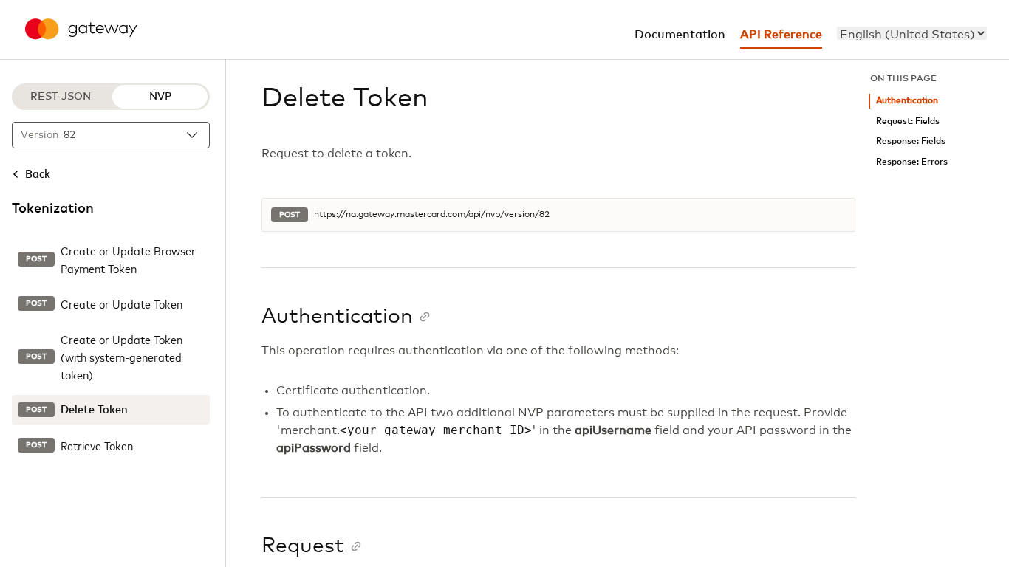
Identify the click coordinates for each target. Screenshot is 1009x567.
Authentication (907, 101)
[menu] (912, 33)
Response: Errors (912, 162)
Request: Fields (908, 121)
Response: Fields (910, 141)
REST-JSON (60, 97)
